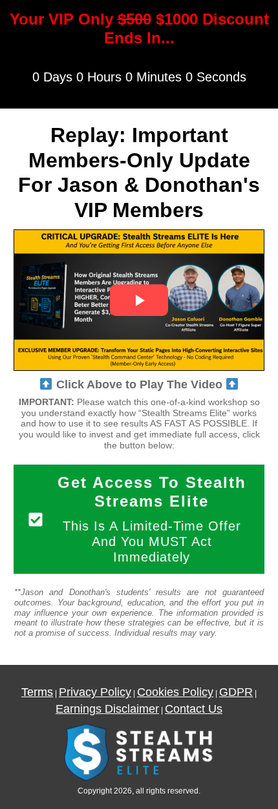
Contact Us (193, 708)
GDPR (236, 692)
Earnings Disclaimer (107, 708)
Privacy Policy (95, 692)
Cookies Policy (175, 692)
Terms (37, 692)
